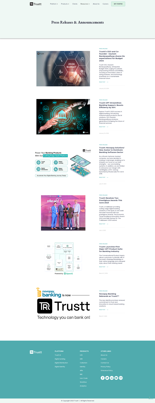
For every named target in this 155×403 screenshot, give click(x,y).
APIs (81, 370)
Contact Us (105, 363)
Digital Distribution (61, 363)
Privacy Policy (105, 367)
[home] (35, 4)
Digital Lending (60, 359)
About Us (96, 4)
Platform (53, 4)
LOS (81, 355)
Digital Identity (60, 367)
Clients (74, 4)
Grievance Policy (107, 370)
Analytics (83, 386)
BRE (81, 374)
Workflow (83, 382)
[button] (54, 4)
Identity (82, 367)
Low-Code (83, 378)
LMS (81, 359)
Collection (83, 363)
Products (64, 4)
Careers (105, 4)
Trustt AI (58, 355)
